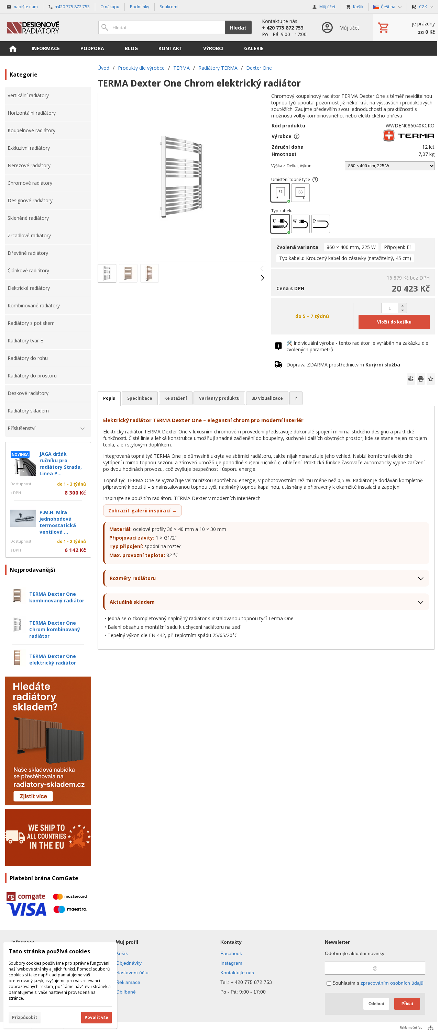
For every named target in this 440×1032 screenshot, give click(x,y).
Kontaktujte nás (237, 972)
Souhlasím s (377, 983)
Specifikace (139, 398)
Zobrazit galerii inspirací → (142, 510)
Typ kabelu (282, 211)
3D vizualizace (267, 398)
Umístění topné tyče (290, 179)
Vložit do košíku (394, 322)
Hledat (238, 27)
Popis (109, 398)
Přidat (407, 1003)
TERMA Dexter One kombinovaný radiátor (56, 597)
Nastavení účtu (132, 972)
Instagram (231, 963)
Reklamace (128, 982)
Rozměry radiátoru (133, 578)
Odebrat (376, 1003)
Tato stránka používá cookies (49, 951)
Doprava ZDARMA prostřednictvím (343, 364)
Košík (122, 953)
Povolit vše (96, 1017)
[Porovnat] (411, 379)
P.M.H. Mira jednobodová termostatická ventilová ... (58, 522)
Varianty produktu (219, 398)
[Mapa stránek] (430, 1027)
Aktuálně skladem (132, 602)
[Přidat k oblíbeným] (431, 379)
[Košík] (405, 27)
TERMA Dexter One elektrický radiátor (52, 659)
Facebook (231, 953)
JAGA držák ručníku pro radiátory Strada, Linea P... (61, 464)
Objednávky (129, 963)
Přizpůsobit (24, 1017)
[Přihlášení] (340, 27)
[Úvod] (45, 27)
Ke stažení (175, 398)
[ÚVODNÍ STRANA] (12, 48)
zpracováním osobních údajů (392, 983)
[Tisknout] (421, 379)
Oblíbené (126, 992)
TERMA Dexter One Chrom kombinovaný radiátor (54, 629)
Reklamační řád (411, 1027)
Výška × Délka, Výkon (291, 166)
